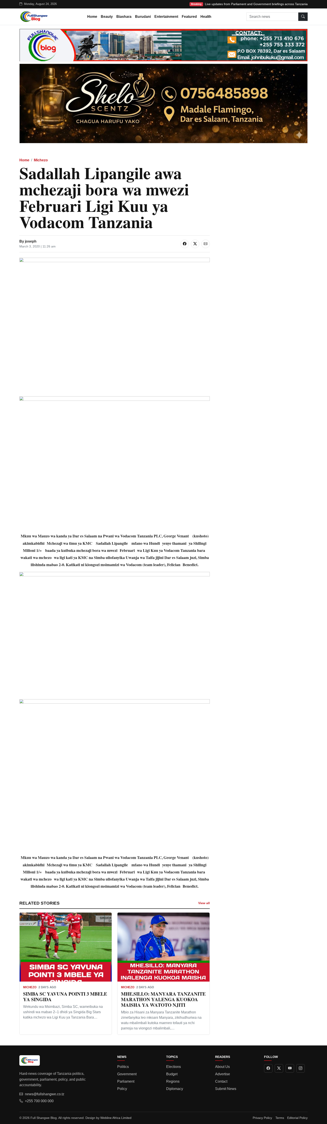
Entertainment (166, 16)
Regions (173, 1081)
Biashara (123, 16)
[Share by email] (205, 244)
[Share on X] (195, 244)
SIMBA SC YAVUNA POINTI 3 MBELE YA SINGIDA (65, 996)
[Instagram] (300, 1068)
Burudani (143, 16)
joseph (30, 241)
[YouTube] (290, 1068)
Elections (173, 1067)
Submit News (225, 1089)
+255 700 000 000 (39, 1101)
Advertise (222, 1074)
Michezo (41, 160)
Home (92, 16)
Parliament (125, 1081)
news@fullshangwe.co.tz (44, 1094)
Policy (122, 1089)
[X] (279, 1068)
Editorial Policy (297, 1118)
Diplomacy (174, 1089)
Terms (279, 1118)
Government (127, 1074)
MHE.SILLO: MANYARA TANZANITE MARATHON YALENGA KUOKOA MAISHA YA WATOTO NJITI (163, 999)
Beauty (107, 16)
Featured (189, 16)
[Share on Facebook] (184, 244)
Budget (172, 1074)
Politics (123, 1067)
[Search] (303, 16)
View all (204, 903)
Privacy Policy (262, 1118)
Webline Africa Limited (115, 1118)
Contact (221, 1081)
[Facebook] (268, 1068)
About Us (222, 1067)
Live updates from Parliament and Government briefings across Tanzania (256, 4)
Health (205, 16)
